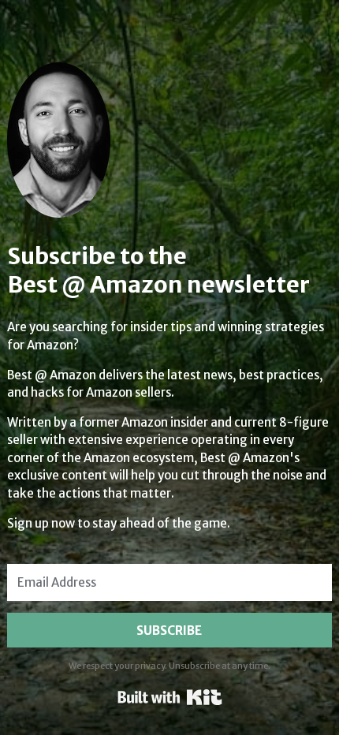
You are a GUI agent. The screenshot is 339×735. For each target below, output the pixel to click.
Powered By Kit (169, 697)
